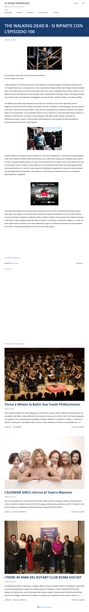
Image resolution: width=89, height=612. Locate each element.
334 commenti (17, 427)
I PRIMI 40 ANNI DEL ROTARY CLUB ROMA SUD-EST (43, 577)
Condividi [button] (79, 263)
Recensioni (30, 12)
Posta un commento (19, 512)
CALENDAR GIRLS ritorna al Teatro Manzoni (38, 492)
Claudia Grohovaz (17, 3)
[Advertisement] (44, 328)
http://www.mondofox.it (12, 258)
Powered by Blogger (45, 607)
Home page (8, 12)
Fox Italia (15, 263)
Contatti (56, 12)
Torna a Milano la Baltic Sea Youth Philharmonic (42, 404)
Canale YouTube (43, 12)
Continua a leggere (77, 427)
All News (19, 12)
